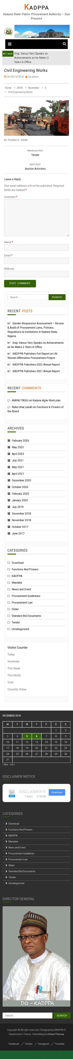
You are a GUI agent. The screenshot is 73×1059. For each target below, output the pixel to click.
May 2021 (18, 467)
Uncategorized (20, 629)
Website (9, 268)
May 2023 (18, 447)
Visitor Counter (17, 647)
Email (8, 255)
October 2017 (20, 526)
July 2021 (18, 460)
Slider (24, 140)
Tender (16, 622)
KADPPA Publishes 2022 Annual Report (36, 364)
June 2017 (18, 533)
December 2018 (21, 513)
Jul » (12, 764)
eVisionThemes (55, 1034)
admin (35, 76)
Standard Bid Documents (26, 615)
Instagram (43, 1043)
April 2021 (18, 473)
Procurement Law (22, 602)
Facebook (14, 1043)
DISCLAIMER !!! (32, 791)
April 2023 (18, 453)
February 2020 (20, 493)
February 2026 (20, 440)
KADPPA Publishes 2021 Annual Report (36, 371)
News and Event (21, 589)
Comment (10, 197)
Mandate (17, 582)
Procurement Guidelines (26, 596)
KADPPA (36, 7)
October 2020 (20, 487)
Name (8, 242)
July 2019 (18, 507)
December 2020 (21, 480)
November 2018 (21, 520)
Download (18, 562)
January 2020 (20, 500)
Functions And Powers (25, 569)
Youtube (59, 1043)
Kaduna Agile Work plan (46, 400)
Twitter (29, 1043)
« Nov (5, 764)
